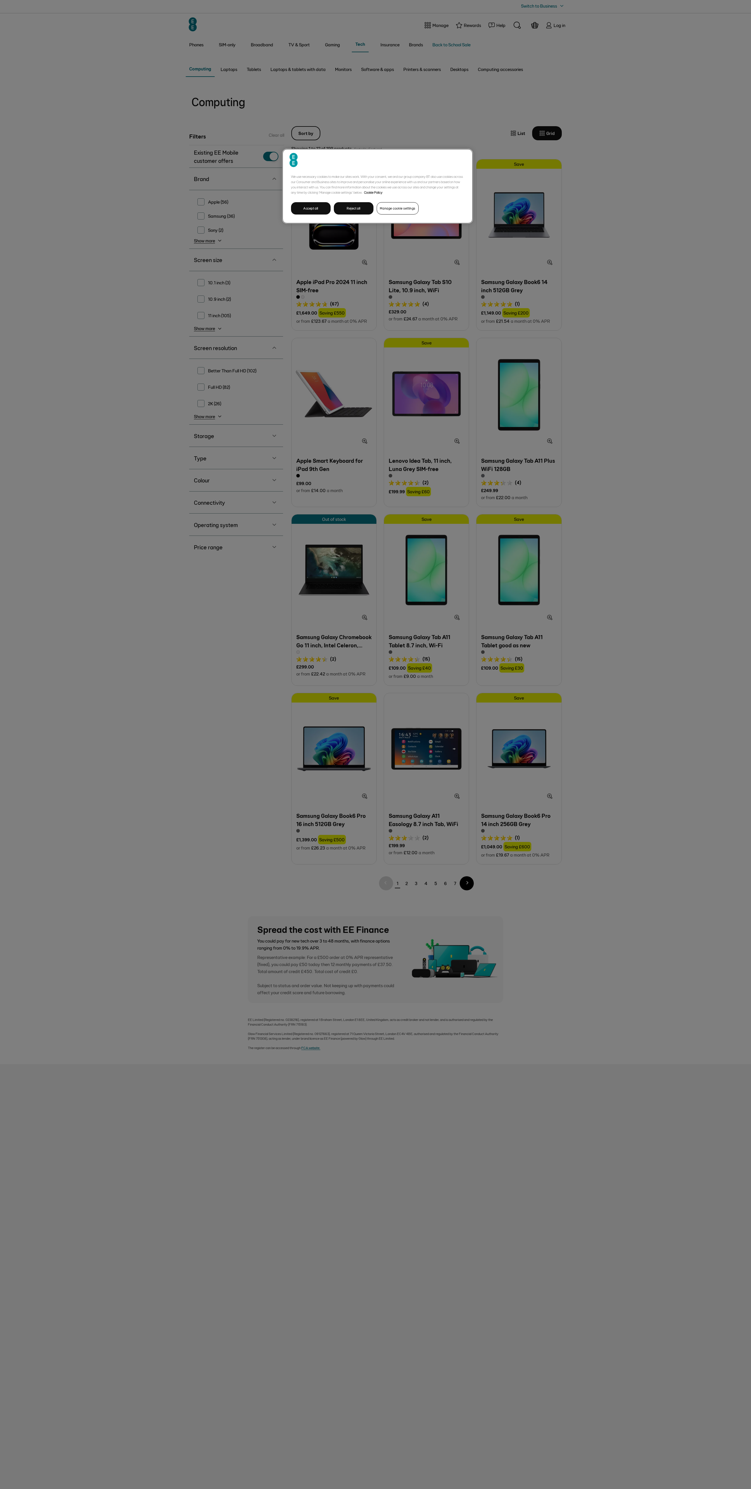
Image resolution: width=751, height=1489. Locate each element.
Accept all (310, 208)
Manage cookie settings (397, 208)
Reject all (354, 208)
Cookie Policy (373, 192)
